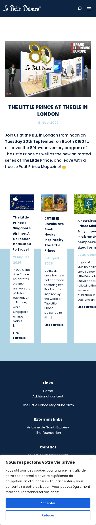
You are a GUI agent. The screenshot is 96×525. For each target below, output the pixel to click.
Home (48, 390)
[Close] (91, 458)
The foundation (48, 432)
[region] (48, 490)
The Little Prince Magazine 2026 (48, 405)
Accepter (48, 503)
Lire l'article (19, 335)
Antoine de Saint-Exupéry (48, 427)
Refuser (48, 515)
